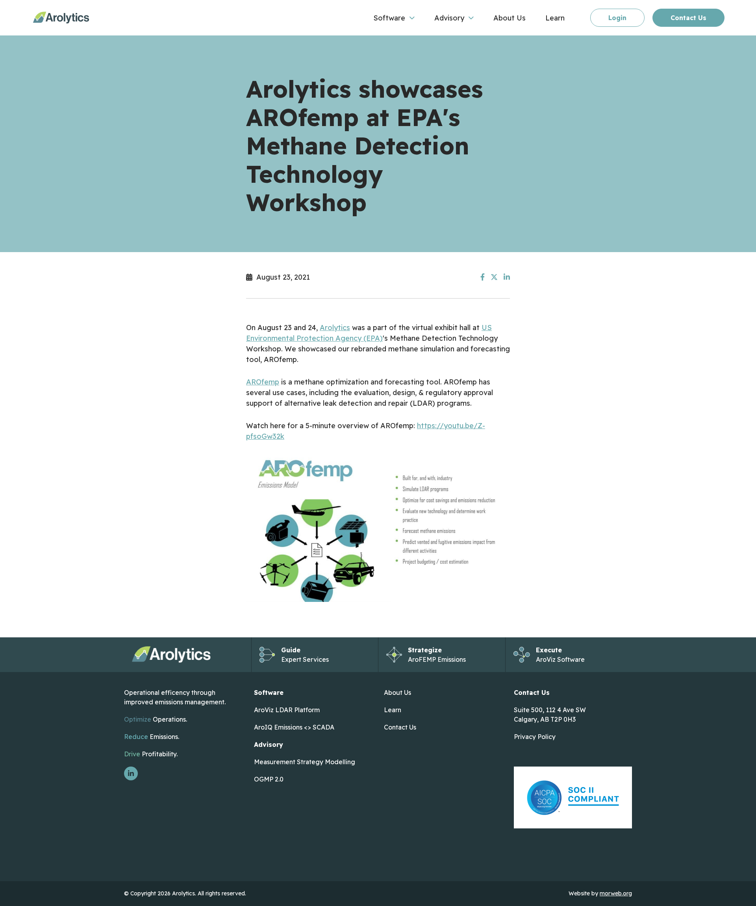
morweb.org (616, 893)
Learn (392, 710)
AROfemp (262, 381)
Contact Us (688, 18)
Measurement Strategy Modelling (305, 762)
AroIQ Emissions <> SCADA (294, 727)
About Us (397, 692)
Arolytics (335, 327)
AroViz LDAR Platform (287, 710)
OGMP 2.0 (269, 779)
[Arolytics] (61, 18)
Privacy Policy (535, 737)
